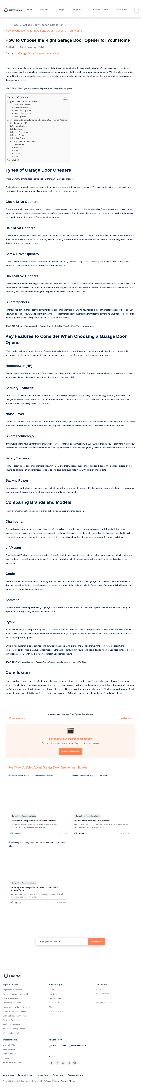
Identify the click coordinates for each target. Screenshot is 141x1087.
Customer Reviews (57, 1011)
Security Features (20, 126)
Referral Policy (9, 1049)
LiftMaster (17, 147)
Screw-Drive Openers (22, 111)
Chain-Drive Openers (22, 105)
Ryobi (15, 156)
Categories (77, 9)
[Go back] (7, 24)
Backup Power (19, 138)
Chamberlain (18, 144)
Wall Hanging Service (12, 1033)
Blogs (61, 9)
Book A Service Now (70, 751)
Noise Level (18, 129)
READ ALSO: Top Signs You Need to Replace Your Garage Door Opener (39, 88)
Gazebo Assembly (10, 998)
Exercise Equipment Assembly (16, 994)
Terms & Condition (25, 1075)
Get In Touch (121, 9)
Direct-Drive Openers (22, 114)
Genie (15, 150)
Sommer (16, 153)
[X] (63, 1062)
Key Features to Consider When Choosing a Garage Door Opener (38, 120)
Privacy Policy (8, 1058)
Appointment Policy (11, 1053)
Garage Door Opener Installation (43, 24)
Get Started (96, 941)
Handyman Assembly (12, 1002)
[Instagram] (57, 1062)
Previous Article (17, 718)
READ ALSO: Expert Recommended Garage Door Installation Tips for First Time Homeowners (50, 326)
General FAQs (9, 1045)
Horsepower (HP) (20, 123)
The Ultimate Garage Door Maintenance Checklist (33, 820)
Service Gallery (100, 9)
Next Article (126, 718)
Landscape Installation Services (16, 1007)
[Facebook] (51, 1062)
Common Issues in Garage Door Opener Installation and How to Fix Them (52, 662)
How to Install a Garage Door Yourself (92, 820)
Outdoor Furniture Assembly (15, 1020)
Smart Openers (19, 117)
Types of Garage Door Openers (23, 101)
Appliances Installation (12, 989)
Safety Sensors (19, 135)
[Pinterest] (74, 1062)
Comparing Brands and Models (22, 141)
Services (44, 9)
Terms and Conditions (12, 1062)
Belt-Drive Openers (21, 108)
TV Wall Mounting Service (14, 1029)
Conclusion (14, 160)
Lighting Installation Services (15, 1016)
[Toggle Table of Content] (64, 97)
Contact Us (54, 1002)
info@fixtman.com (103, 1002)
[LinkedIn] (69, 1062)
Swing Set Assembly (11, 1024)
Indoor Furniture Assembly (14, 1011)
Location (53, 994)
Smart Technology (20, 132)
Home (29, 9)
